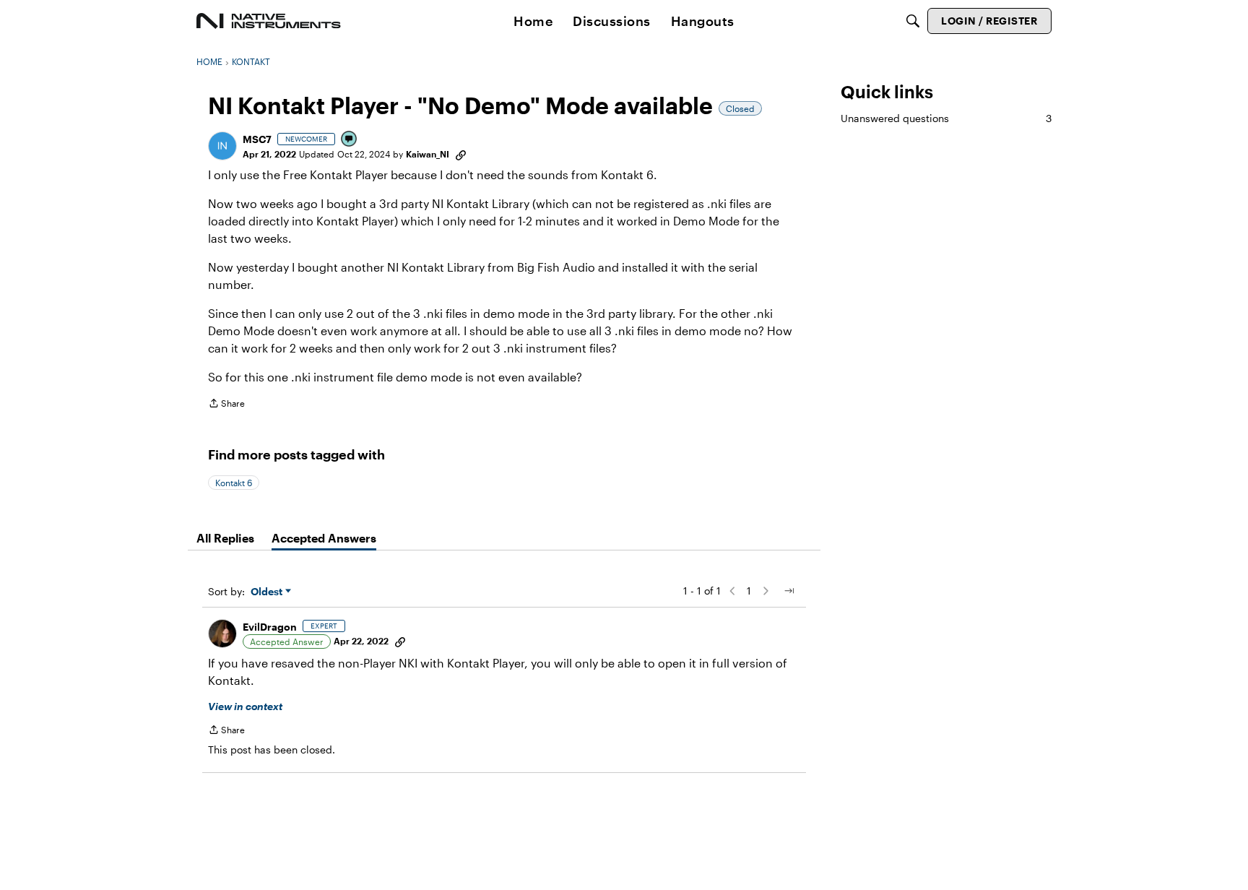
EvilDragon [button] (270, 627)
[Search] (913, 21)
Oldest (268, 592)
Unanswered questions (946, 118)
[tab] (225, 538)
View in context (245, 706)
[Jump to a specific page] (788, 590)
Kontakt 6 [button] (233, 483)
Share (226, 405)
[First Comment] (349, 140)
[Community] (268, 21)
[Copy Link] (460, 153)
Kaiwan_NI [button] (427, 154)
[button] (222, 145)
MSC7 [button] (257, 139)
